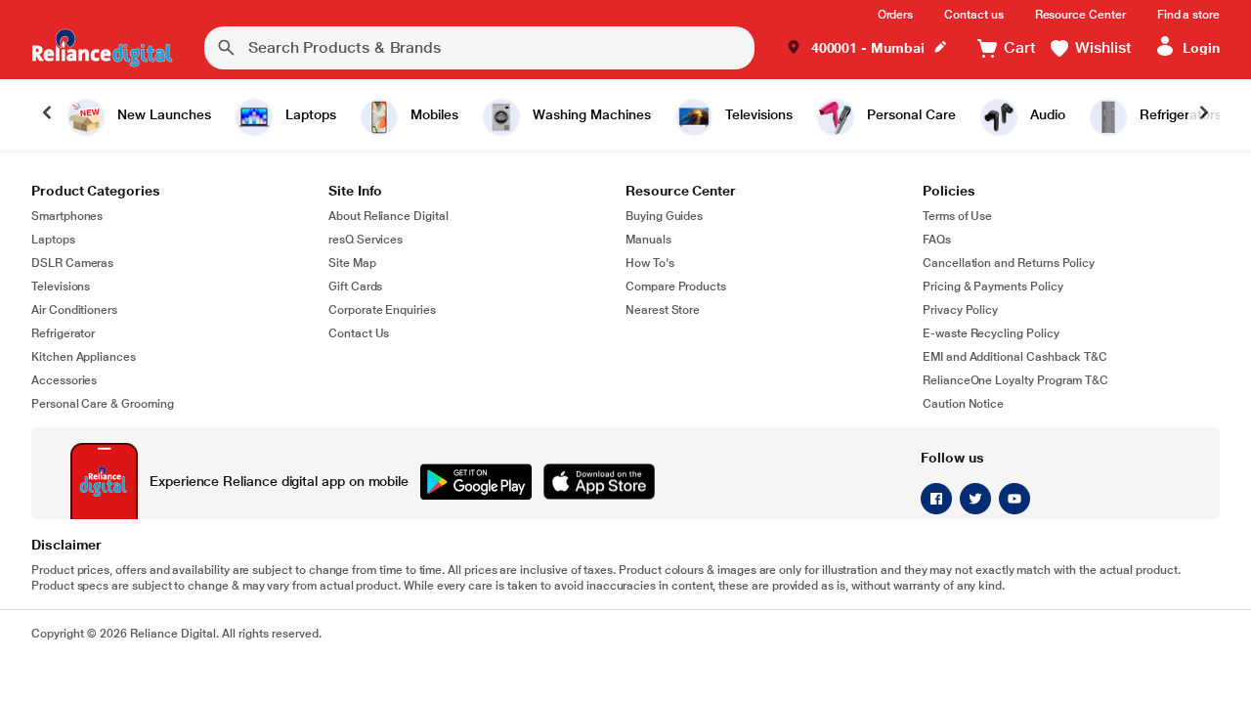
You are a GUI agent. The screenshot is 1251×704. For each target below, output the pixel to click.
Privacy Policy (960, 310)
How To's (650, 263)
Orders (896, 15)
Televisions (60, 286)
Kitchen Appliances (83, 357)
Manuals (648, 239)
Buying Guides (664, 216)
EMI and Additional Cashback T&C (1015, 357)
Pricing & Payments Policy (993, 286)
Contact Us (358, 333)
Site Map (352, 263)
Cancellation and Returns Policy (1009, 263)
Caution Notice (963, 404)
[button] (867, 48)
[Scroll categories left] (47, 114)
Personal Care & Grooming (102, 404)
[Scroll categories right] (1204, 114)
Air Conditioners (74, 310)
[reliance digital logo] (102, 47)
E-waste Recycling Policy (991, 333)
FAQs (937, 239)
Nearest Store (663, 310)
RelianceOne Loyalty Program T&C (1015, 380)
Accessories (64, 380)
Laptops (53, 239)
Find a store (1188, 15)
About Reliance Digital (388, 216)
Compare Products (676, 286)
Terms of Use (957, 216)
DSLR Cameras (72, 263)
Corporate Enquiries (382, 310)
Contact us (973, 15)
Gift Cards (355, 286)
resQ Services (365, 239)
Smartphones (67, 216)
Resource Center (1080, 15)
